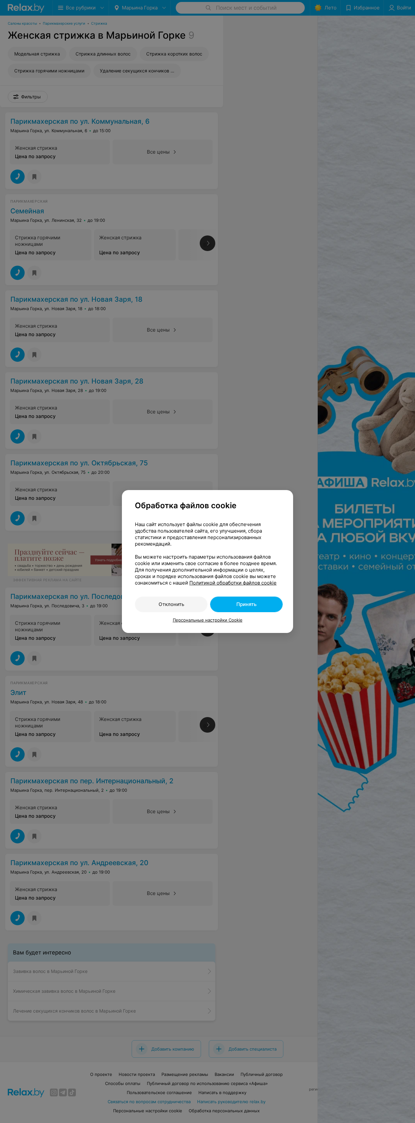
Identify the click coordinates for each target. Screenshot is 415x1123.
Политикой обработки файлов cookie (233, 583)
